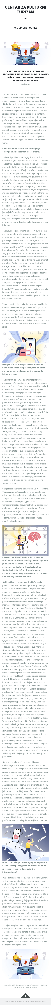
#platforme (43, 985)
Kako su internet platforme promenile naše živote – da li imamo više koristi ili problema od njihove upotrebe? (25, 76)
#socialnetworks (19, 987)
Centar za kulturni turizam (25, 9)
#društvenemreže (26, 985)
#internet (36, 985)
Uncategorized (25, 84)
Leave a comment (31, 987)
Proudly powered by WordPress (13, 1001)
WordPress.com (42, 1001)
